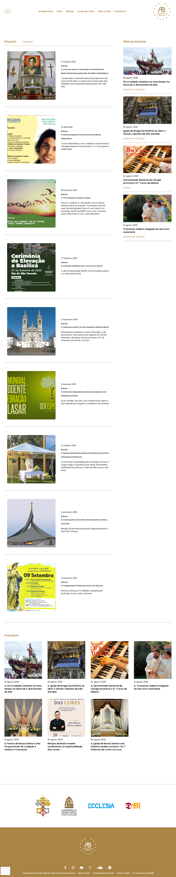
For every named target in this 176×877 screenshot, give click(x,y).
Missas (70, 11)
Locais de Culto (85, 11)
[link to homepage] (162, 11)
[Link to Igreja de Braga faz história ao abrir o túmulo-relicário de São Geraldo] (147, 119)
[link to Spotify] (110, 867)
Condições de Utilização (103, 873)
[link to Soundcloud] (100, 867)
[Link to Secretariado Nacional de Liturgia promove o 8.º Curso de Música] (147, 169)
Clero (60, 11)
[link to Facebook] (65, 867)
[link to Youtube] (81, 868)
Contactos (120, 11)
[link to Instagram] (73, 867)
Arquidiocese (45, 11)
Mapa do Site (84, 873)
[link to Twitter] (90, 867)
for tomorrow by (143, 873)
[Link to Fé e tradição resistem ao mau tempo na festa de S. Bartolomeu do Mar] (147, 70)
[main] (88, 398)
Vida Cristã (104, 11)
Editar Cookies (123, 873)
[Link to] (58, 75)
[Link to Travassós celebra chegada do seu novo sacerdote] (147, 218)
